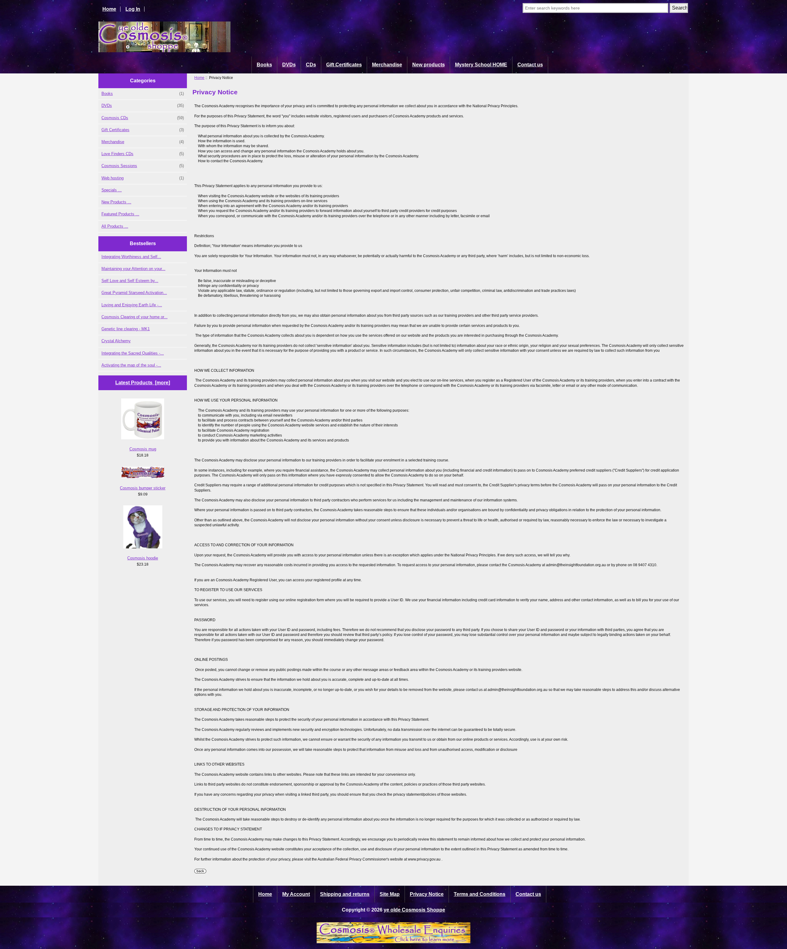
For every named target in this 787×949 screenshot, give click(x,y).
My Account (296, 894)
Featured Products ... (120, 214)
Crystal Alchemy (116, 341)
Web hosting (142, 178)
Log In (132, 9)
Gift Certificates (344, 64)
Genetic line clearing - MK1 (125, 329)
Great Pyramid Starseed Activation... (134, 292)
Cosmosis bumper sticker (142, 488)
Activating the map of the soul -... (131, 365)
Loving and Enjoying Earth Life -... (131, 305)
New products (428, 64)
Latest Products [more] (142, 382)
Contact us (530, 64)
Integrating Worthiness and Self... (131, 256)
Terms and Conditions (479, 894)
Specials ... (111, 190)
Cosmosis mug (142, 449)
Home (109, 9)
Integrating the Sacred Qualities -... (132, 353)
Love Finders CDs (142, 153)
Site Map (390, 894)
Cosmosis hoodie (142, 558)
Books (264, 64)
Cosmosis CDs (142, 118)
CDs (311, 64)
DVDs (289, 64)
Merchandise (387, 64)
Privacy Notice (427, 894)
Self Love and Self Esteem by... (129, 280)
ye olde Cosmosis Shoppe (414, 909)
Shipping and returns (345, 894)
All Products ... (114, 226)
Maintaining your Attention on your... (133, 268)
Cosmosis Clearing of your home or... (134, 317)
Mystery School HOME (481, 64)
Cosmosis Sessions (142, 165)
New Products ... (116, 202)
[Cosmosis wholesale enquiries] (393, 941)
